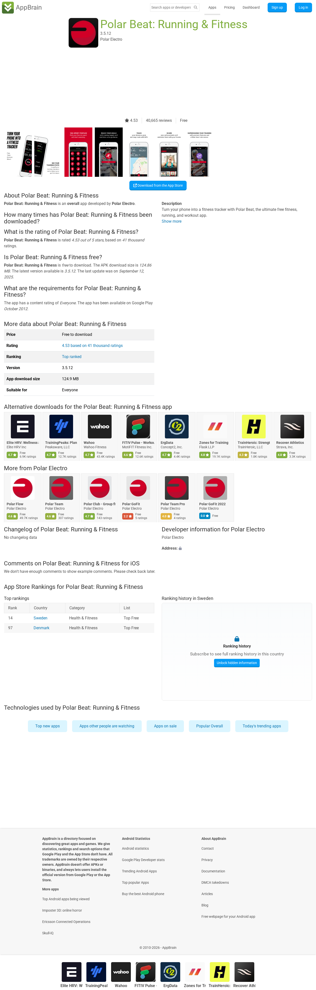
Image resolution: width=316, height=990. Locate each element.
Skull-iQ (48, 933)
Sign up (277, 7)
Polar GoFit (131, 504)
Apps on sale (165, 726)
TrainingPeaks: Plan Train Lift (61, 443)
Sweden (40, 618)
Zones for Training (213, 443)
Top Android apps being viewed (66, 899)
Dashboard (251, 7)
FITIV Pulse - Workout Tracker (138, 443)
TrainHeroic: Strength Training (254, 443)
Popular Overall (209, 726)
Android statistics (135, 848)
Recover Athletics (290, 443)
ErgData (167, 443)
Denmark (41, 628)
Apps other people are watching (106, 726)
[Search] (195, 7)
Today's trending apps (262, 726)
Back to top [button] (304, 945)
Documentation (213, 871)
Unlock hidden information (237, 663)
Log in (303, 7)
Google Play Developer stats (143, 860)
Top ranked (71, 356)
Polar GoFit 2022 (212, 504)
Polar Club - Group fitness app (100, 504)
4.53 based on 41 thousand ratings (92, 345)
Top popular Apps (135, 882)
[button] (237, 548)
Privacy (207, 860)
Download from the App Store (160, 185)
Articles (207, 894)
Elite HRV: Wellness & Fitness (23, 443)
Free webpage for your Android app (228, 916)
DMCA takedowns (215, 882)
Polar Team (54, 504)
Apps (212, 7)
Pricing (229, 7)
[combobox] (171, 7)
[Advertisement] (152, 83)
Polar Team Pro (173, 504)
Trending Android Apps (139, 871)
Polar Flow (15, 504)
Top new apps (47, 726)
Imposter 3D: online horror (62, 910)
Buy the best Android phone (143, 894)
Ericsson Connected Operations (66, 922)
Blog (204, 905)
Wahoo (89, 443)
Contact (207, 848)
